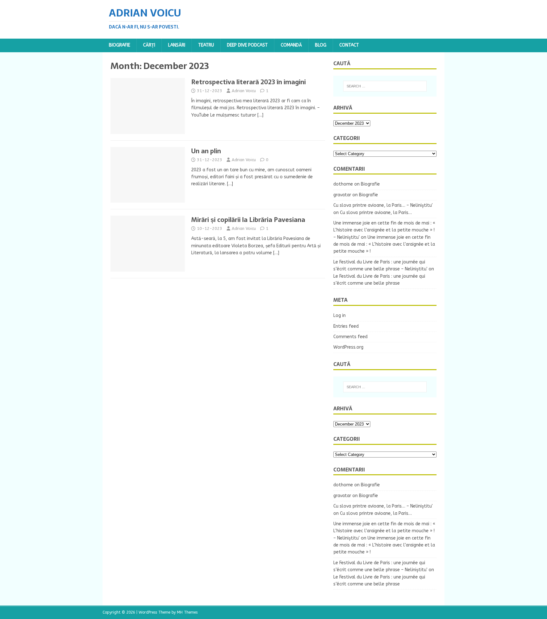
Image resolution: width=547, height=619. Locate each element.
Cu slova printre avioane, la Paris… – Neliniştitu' (383, 205)
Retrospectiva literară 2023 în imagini (248, 82)
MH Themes (187, 612)
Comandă (291, 45)
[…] (260, 115)
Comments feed (350, 336)
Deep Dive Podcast (247, 45)
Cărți (149, 45)
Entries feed (346, 326)
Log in (339, 315)
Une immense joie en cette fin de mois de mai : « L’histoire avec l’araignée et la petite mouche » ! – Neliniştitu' (384, 230)
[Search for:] (384, 86)
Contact (349, 45)
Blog (320, 45)
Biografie (119, 45)
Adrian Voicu (244, 90)
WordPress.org (348, 347)
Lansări (176, 45)
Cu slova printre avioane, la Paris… (376, 212)
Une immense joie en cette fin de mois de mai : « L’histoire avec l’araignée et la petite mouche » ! (384, 244)
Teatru (206, 45)
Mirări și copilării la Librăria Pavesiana (248, 220)
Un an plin (206, 151)
